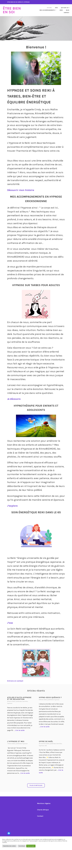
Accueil (49, 7)
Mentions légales (43, 803)
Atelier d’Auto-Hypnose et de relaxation (19, 698)
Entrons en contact (15, 681)
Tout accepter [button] (30, 846)
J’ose (10, 622)
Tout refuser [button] (22, 846)
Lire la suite (19, 730)
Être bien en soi (12, 10)
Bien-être (25, 701)
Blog (67, 10)
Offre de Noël (46, 741)
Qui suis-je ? (65, 7)
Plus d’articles (36, 785)
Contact (66, 12)
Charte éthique (43, 810)
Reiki (61, 10)
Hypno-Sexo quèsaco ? (50, 697)
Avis (56, 7)
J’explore (12, 505)
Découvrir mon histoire (20, 190)
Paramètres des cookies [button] (9, 846)
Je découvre (14, 398)
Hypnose (9, 703)
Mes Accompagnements (47, 10)
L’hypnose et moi (15, 741)
